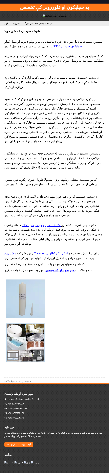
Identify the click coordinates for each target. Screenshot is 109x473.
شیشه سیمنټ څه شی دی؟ (39, 23)
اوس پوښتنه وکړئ (21, 444)
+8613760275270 (16, 413)
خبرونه (16, 23)
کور (6, 23)
